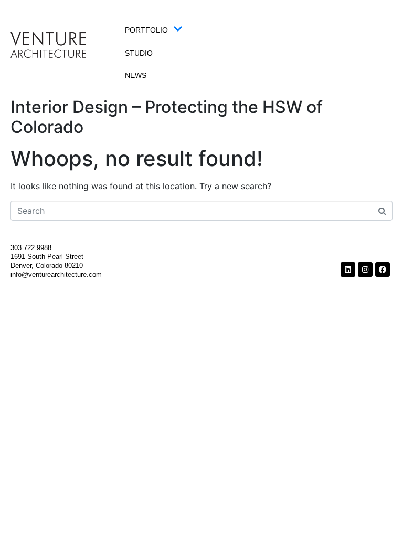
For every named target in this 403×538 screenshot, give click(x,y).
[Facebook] (382, 269)
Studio (139, 53)
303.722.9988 (32, 248)
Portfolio (146, 30)
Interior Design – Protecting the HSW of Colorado (166, 117)
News (135, 75)
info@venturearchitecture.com (56, 274)
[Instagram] (365, 269)
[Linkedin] (348, 269)
